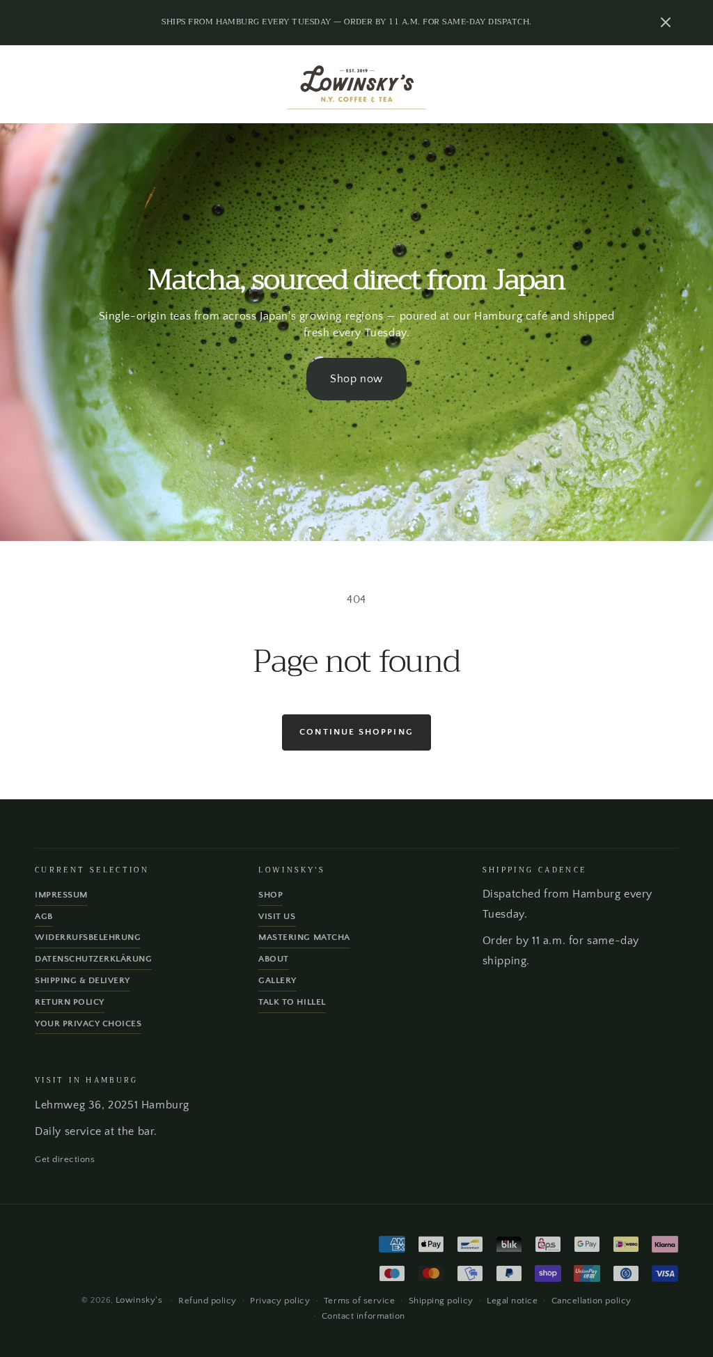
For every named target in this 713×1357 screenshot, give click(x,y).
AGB (44, 916)
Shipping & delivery (82, 980)
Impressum (61, 895)
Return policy (69, 1002)
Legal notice (512, 1300)
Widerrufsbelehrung (88, 937)
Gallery (277, 980)
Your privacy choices (88, 1023)
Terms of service (359, 1300)
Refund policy (207, 1300)
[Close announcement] (665, 22)
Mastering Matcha (304, 937)
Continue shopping (356, 732)
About (273, 959)
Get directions (65, 1159)
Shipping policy (441, 1300)
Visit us (276, 916)
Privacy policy (280, 1300)
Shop (270, 895)
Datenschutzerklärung (93, 959)
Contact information (363, 1316)
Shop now (356, 378)
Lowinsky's (139, 1300)
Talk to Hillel (291, 1002)
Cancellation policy (591, 1300)
